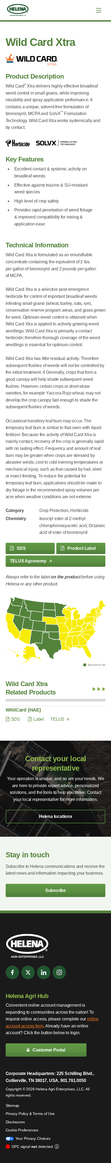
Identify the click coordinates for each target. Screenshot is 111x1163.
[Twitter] (28, 972)
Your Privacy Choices (32, 1138)
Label (38, 719)
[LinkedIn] (43, 972)
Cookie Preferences (22, 1130)
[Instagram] (59, 972)
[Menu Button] (98, 10)
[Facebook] (12, 972)
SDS (21, 548)
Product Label (80, 548)
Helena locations (55, 816)
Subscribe (55, 890)
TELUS (57, 719)
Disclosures (15, 1122)
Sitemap (12, 1105)
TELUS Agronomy (28, 561)
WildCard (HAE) (23, 710)
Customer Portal (48, 1050)
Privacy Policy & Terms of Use (30, 1113)
